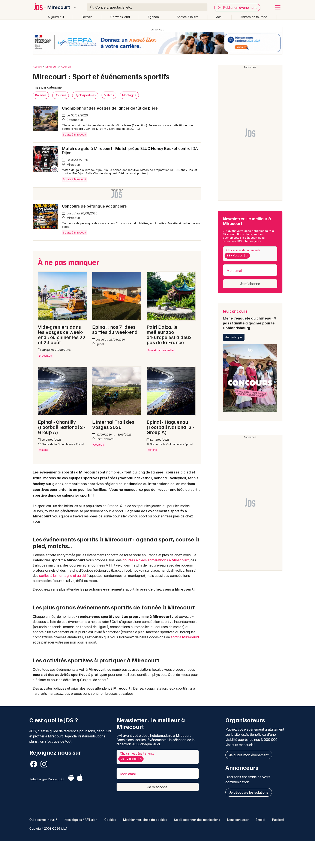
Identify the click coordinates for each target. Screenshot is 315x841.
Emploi (260, 819)
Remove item (246, 255)
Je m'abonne (250, 284)
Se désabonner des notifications (197, 819)
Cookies (110, 819)
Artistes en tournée (253, 17)
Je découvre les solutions (248, 792)
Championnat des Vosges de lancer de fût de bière (110, 108)
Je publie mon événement (248, 755)
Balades (40, 95)
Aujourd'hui (56, 17)
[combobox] (250, 253)
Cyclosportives (85, 95)
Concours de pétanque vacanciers (94, 206)
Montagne (129, 95)
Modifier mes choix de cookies (145, 819)
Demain (87, 17)
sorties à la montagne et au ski (62, 575)
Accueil (37, 66)
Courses (60, 95)
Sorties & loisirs (187, 17)
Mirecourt (58, 7)
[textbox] (252, 255)
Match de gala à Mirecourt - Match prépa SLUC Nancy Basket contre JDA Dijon (130, 150)
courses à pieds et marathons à (156, 560)
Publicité (278, 819)
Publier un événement (239, 7)
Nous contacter (238, 819)
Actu (219, 17)
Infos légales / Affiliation (80, 819)
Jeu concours (249, 319)
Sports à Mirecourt (74, 134)
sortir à (185, 637)
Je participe (233, 337)
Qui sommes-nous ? (43, 819)
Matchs (109, 95)
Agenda (153, 17)
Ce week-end (120, 17)
